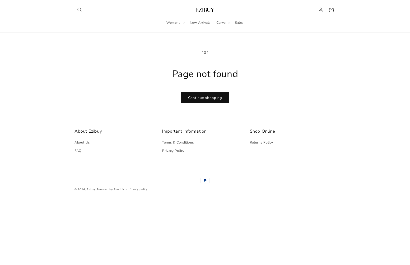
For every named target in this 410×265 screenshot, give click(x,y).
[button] (80, 10)
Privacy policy (138, 189)
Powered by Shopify (110, 189)
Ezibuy (91, 189)
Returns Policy (261, 142)
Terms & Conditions (178, 142)
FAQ (78, 151)
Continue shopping (205, 97)
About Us (82, 142)
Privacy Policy (173, 151)
